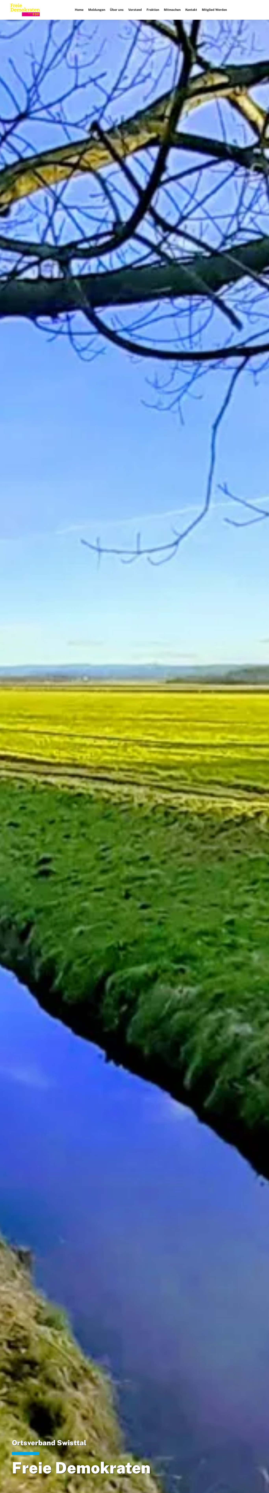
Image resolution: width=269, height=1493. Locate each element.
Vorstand (135, 10)
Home (79, 10)
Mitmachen (172, 10)
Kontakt (191, 10)
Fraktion (153, 10)
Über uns (116, 10)
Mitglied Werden (214, 10)
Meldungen (96, 10)
